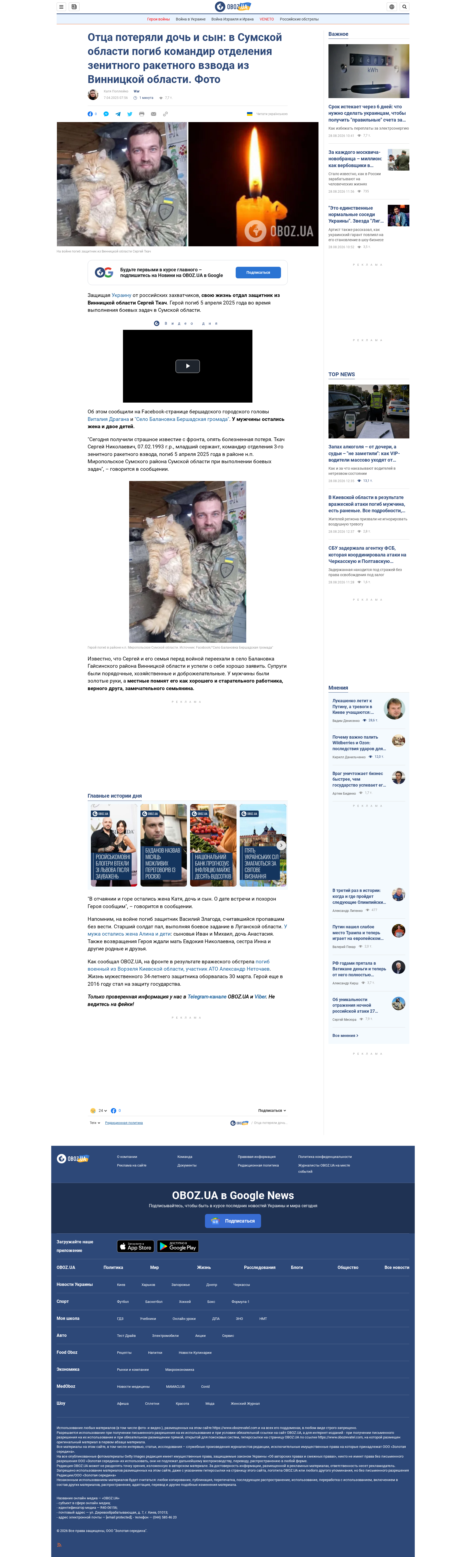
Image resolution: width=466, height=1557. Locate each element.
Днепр (211, 1285)
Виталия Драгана (108, 419)
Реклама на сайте (131, 1165)
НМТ (263, 1319)
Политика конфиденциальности (325, 1157)
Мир (154, 1267)
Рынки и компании (133, 1370)
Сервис (228, 1336)
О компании (127, 1157)
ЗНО (239, 1319)
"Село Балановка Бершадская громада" (182, 419)
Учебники (148, 1319)
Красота (182, 1404)
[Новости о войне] (239, 1124)
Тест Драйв (126, 1336)
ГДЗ (120, 1319)
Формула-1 (240, 1302)
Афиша (123, 1404)
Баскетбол (154, 1302)
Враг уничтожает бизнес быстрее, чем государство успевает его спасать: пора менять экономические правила (359, 779)
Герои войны (158, 19)
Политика (113, 1267)
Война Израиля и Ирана (232, 19)
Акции (200, 1336)
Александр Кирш (345, 983)
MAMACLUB (175, 1387)
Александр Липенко (348, 911)
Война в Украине (190, 19)
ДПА (216, 1319)
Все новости (397, 1267)
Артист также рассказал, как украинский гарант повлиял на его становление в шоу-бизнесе (355, 234)
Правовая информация (257, 1157)
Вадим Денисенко (346, 721)
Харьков (148, 1285)
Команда (184, 1157)
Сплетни (152, 1404)
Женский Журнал (245, 1404)
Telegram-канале (207, 997)
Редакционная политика (124, 1123)
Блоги (297, 1267)
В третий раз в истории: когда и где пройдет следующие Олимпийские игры (359, 896)
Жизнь (204, 1267)
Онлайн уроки (184, 1319)
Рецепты (124, 1353)
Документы (187, 1165)
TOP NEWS (341, 374)
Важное (338, 34)
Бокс (211, 1302)
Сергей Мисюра (345, 1020)
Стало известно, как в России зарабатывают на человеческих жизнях (354, 179)
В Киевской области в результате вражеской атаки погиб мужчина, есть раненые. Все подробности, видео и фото (366, 504)
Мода (209, 1404)
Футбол (123, 1302)
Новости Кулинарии (195, 1353)
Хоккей (185, 1302)
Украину (121, 295)
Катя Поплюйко (116, 91)
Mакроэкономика (179, 1370)
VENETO (267, 19)
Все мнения (344, 1035)
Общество (348, 1267)
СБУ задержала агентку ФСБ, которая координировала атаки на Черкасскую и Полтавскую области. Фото (367, 555)
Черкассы (242, 1285)
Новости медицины (133, 1387)
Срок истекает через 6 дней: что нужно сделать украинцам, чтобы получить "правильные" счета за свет (367, 113)
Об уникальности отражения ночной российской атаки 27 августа (354, 1005)
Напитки (155, 1353)
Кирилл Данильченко (349, 757)
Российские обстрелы (299, 19)
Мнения (338, 687)
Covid (205, 1387)
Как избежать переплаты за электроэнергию (368, 128)
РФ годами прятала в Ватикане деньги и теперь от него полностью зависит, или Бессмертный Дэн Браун (359, 969)
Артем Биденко (344, 793)
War (136, 91)
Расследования (260, 1267)
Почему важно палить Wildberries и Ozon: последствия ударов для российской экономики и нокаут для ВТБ (358, 743)
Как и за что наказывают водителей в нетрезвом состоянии (362, 471)
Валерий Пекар (344, 947)
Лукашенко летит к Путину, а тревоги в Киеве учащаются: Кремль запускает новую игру (352, 706)
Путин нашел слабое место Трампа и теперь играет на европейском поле (357, 933)
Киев (121, 1285)
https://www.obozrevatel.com (235, 1428)
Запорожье (181, 1285)
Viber (260, 997)
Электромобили (165, 1336)
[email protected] (118, 1517)
